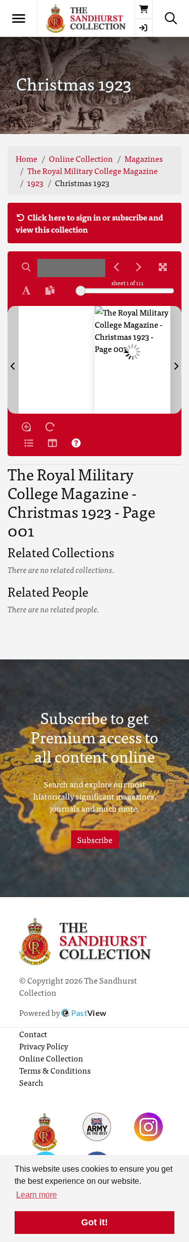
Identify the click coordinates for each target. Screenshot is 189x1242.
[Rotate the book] (50, 427)
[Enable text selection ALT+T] (26, 290)
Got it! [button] (94, 1222)
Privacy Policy (43, 1045)
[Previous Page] (13, 360)
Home (26, 158)
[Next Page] (175, 360)
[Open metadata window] (29, 443)
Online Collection (81, 158)
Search (31, 1082)
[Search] (26, 267)
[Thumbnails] (52, 443)
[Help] (76, 443)
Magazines (143, 158)
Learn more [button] (36, 1194)
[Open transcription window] (50, 290)
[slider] (81, 291)
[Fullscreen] (163, 267)
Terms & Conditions (55, 1070)
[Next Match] (139, 267)
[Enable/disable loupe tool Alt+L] (26, 427)
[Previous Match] (116, 267)
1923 (35, 182)
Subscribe (94, 839)
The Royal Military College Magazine (92, 170)
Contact (33, 1033)
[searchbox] (71, 268)
